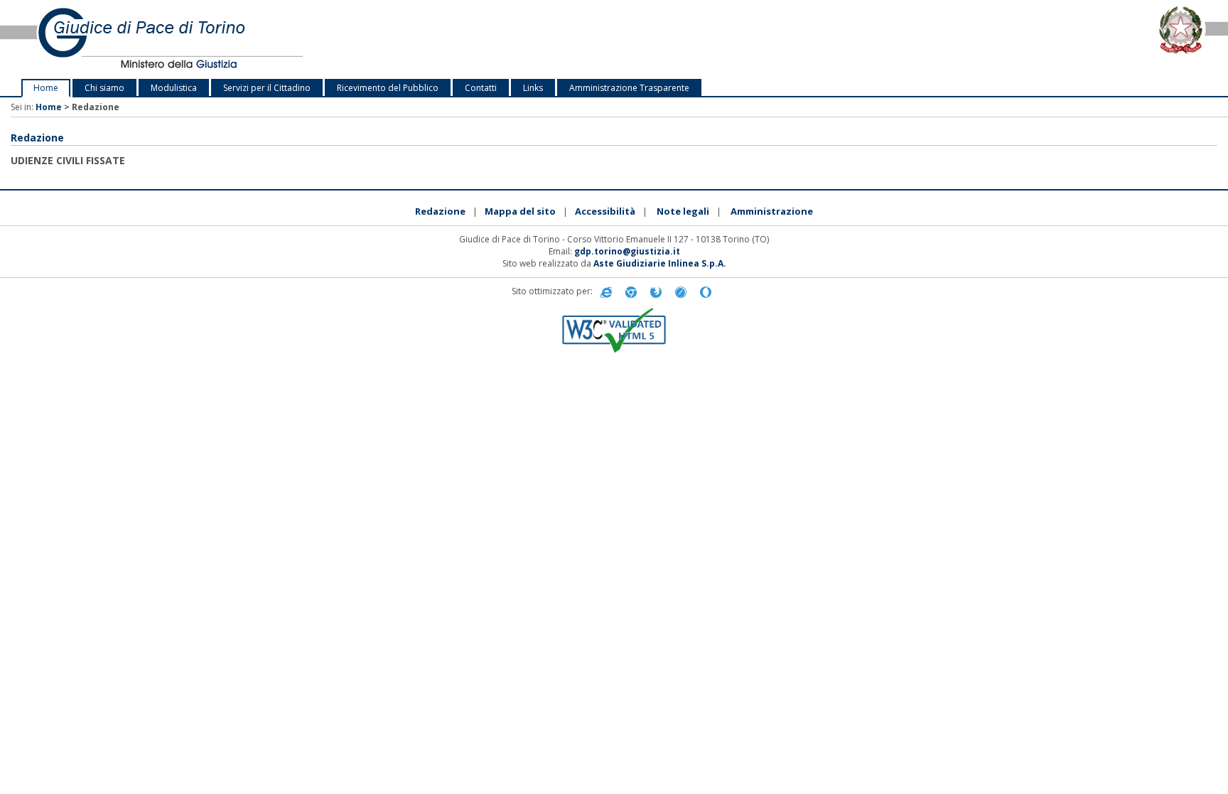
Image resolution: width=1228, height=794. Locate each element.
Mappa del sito (520, 211)
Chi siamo (104, 88)
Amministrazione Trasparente (629, 88)
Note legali (683, 211)
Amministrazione (772, 211)
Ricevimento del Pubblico (387, 88)
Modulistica (174, 88)
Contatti (481, 88)
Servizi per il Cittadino (267, 88)
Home (45, 88)
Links (533, 88)
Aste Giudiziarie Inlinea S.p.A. (659, 263)
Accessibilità (605, 211)
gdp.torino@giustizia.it (627, 251)
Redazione (440, 211)
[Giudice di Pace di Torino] (256, 39)
